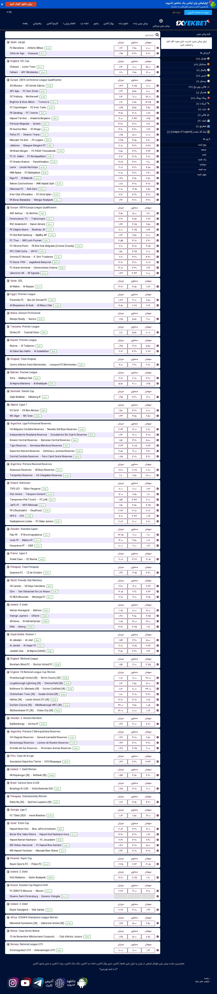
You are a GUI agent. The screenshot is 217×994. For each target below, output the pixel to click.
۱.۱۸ (120, 332)
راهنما (25, 23)
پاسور (96, 23)
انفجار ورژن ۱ (69, 23)
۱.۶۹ (148, 651)
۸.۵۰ (134, 815)
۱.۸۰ (121, 694)
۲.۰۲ (121, 167)
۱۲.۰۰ (148, 72)
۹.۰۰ (148, 319)
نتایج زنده (123, 23)
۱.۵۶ (121, 500)
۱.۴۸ (121, 616)
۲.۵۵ (121, 240)
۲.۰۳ (121, 521)
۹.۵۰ (148, 107)
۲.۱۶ (148, 124)
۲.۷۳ (120, 510)
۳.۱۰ (121, 365)
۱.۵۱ (120, 440)
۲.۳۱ (121, 840)
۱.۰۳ (148, 710)
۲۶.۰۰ (120, 710)
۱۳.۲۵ (148, 102)
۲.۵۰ (121, 151)
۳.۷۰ (148, 184)
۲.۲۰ (148, 365)
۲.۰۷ (148, 262)
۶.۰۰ (121, 118)
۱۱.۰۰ (148, 235)
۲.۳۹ (121, 446)
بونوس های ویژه (202, 981)
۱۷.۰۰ (148, 475)
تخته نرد (84, 23)
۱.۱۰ (120, 475)
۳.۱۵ (134, 189)
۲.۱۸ (121, 378)
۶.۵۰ (134, 48)
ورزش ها (204, 53)
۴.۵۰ (134, 178)
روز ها (206, 139)
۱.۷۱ (148, 627)
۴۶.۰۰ (148, 678)
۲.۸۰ (121, 145)
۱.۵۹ (121, 640)
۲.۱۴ (148, 305)
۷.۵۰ (148, 224)
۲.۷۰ (148, 470)
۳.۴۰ (134, 151)
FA (10, 12)
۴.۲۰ (148, 53)
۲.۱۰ (148, 162)
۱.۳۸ (121, 178)
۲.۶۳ (148, 151)
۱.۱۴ (120, 67)
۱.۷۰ (148, 877)
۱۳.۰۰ (148, 97)
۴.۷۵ (134, 86)
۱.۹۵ (121, 53)
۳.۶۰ (121, 129)
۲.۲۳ (121, 429)
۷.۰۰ (148, 86)
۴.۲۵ (134, 251)
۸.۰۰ (134, 67)
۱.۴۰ (148, 213)
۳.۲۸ (120, 162)
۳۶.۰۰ (120, 705)
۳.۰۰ (134, 429)
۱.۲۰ (121, 72)
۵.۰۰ (134, 135)
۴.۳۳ (134, 118)
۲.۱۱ (120, 257)
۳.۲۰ (134, 124)
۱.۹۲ (121, 435)
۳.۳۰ (134, 53)
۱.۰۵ (121, 610)
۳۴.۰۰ (148, 689)
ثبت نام (176, 12)
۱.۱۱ (148, 494)
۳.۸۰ (134, 113)
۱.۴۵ (148, 118)
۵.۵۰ (134, 91)
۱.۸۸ (148, 113)
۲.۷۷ (134, 305)
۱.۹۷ (148, 129)
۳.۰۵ (134, 446)
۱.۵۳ (121, 775)
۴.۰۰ (134, 300)
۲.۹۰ (121, 219)
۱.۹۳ (121, 743)
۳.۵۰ (121, 113)
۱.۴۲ (121, 737)
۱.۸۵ (121, 456)
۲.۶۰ (148, 140)
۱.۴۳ (121, 273)
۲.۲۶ (148, 219)
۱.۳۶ (121, 224)
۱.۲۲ (121, 48)
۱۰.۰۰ (148, 48)
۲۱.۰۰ (148, 610)
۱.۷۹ (148, 516)
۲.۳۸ (148, 145)
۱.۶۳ (121, 851)
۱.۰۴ (148, 540)
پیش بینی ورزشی (161, 26)
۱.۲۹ (121, 91)
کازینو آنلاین (52, 23)
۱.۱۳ (148, 950)
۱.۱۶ (120, 97)
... (121, 896)
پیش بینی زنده (140, 23)
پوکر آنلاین (109, 23)
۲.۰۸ (121, 559)
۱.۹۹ (121, 573)
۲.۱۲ (121, 156)
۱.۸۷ (148, 287)
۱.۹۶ (121, 200)
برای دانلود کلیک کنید (21, 4)
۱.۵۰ (121, 251)
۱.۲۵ (121, 107)
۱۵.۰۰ (148, 67)
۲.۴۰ (148, 173)
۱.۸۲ (121, 802)
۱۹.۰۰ (121, 540)
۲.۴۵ (121, 140)
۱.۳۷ (121, 86)
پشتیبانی (37, 23)
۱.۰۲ (121, 678)
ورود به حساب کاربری (198, 12)
